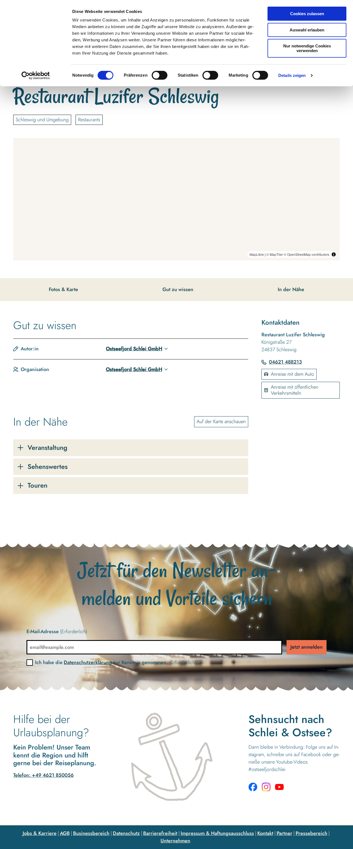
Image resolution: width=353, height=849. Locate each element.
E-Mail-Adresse (56, 631)
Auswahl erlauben (307, 30)
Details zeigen (292, 75)
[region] (176, 199)
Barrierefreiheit (160, 833)
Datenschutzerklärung (88, 662)
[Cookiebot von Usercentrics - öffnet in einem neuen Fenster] (36, 75)
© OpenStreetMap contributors (306, 254)
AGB (65, 833)
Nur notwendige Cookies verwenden (307, 48)
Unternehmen (175, 840)
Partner (284, 833)
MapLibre (257, 254)
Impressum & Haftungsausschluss (217, 833)
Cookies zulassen (307, 13)
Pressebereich (311, 833)
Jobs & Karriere (40, 833)
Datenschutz (126, 833)
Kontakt (265, 833)
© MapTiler (274, 254)
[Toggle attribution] (333, 254)
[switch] (159, 75)
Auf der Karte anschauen (221, 421)
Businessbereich (91, 833)
